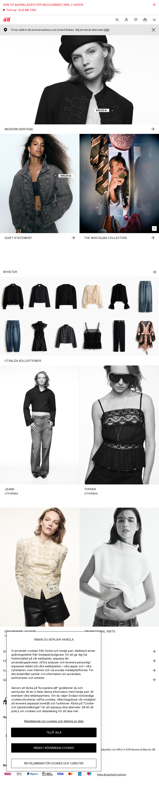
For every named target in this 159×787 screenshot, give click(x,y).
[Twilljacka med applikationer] (40, 296)
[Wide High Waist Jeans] (145, 296)
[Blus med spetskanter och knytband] (93, 296)
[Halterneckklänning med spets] (40, 336)
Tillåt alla (53, 732)
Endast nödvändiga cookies (54, 747)
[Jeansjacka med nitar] (66, 336)
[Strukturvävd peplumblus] (66, 296)
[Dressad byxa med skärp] (119, 336)
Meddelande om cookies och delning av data (54, 721)
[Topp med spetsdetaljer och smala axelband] (93, 336)
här (106, 29)
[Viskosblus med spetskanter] (119, 296)
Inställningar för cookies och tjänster (53, 763)
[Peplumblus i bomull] (13, 296)
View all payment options (111, 774)
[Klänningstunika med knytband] (145, 336)
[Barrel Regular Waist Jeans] (13, 336)
